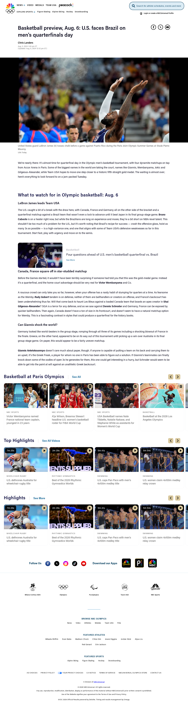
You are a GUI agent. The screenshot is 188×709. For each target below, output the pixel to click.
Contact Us (155, 673)
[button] (21, 6)
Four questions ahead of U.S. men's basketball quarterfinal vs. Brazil (112, 254)
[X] (56, 563)
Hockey (101, 661)
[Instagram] (65, 563)
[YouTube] (83, 563)
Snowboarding (114, 661)
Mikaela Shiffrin (51, 639)
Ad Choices (32, 673)
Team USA (109, 623)
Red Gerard (87, 645)
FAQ (119, 623)
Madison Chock (82, 639)
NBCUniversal (99, 682)
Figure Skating (88, 661)
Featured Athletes (94, 635)
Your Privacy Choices (73, 673)
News (69, 623)
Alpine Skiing (72, 661)
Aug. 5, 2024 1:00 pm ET (27, 46)
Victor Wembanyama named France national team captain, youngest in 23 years (23, 420)
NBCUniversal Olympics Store (133, 673)
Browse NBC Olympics (94, 619)
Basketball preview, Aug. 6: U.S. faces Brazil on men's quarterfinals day (72, 32)
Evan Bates (66, 639)
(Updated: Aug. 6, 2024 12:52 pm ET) (32, 49)
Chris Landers (25, 43)
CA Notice (91, 673)
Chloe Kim (96, 639)
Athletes (87, 623)
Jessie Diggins (111, 639)
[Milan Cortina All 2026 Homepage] (10, 8)
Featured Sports (94, 657)
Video (78, 623)
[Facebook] (47, 563)
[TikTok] (74, 563)
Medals (98, 623)
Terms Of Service (107, 673)
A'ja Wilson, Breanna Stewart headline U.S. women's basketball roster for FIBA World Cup (70, 420)
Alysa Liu (139, 639)
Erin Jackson (100, 645)
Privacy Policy (48, 673)
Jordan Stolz (126, 639)
